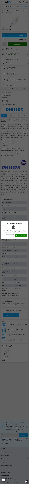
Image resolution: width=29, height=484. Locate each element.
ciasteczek (14, 230)
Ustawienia (10, 235)
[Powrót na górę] (27, 481)
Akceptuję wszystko (21, 235)
